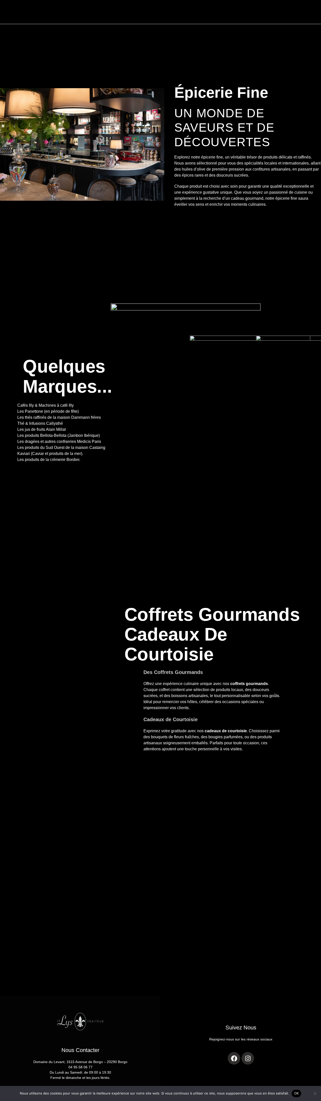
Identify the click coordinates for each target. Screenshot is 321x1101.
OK (296, 1093)
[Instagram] (248, 1058)
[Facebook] (234, 1058)
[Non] (314, 1093)
